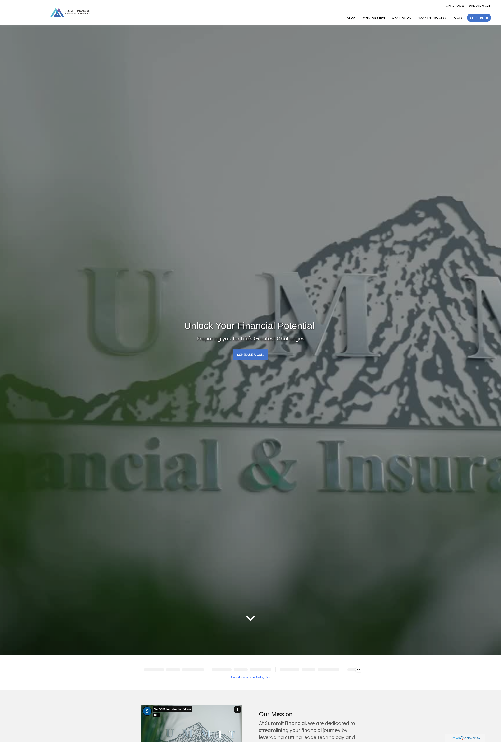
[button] (352, 17)
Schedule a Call (479, 6)
